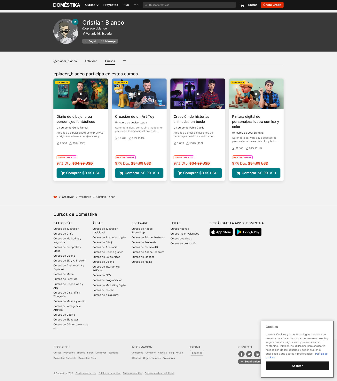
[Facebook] (241, 354)
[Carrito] (242, 5)
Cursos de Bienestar (65, 319)
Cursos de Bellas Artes (106, 256)
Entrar (252, 5)
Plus (126, 5)
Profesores (169, 358)
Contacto (150, 352)
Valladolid (85, 196)
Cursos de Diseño (64, 255)
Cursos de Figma (141, 261)
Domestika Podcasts (64, 358)
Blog (171, 352)
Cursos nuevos (179, 228)
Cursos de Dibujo (102, 242)
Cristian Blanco (103, 22)
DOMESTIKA (67, 5)
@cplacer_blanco (65, 61)
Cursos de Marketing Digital (109, 285)
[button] (135, 5)
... (124, 59)
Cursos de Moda (63, 274)
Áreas (97, 223)
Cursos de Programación (107, 280)
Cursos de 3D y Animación (69, 260)
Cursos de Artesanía (104, 247)
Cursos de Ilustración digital (109, 237)
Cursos (110, 61)
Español (197, 352)
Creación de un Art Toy (134, 116)
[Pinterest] (257, 354)
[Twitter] (249, 354)
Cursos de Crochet (103, 290)
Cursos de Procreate (144, 242)
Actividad (91, 61)
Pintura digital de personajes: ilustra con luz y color (255, 121)
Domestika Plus (87, 358)
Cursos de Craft (63, 233)
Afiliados (136, 358)
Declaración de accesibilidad (159, 373)
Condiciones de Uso (85, 373)
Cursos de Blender (142, 256)
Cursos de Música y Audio (69, 301)
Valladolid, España (99, 33)
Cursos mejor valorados (184, 233)
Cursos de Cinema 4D (144, 247)
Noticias (162, 352)
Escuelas (113, 352)
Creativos (68, 196)
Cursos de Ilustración (66, 228)
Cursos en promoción (183, 243)
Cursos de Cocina (64, 314)
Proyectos (110, 5)
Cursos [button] (90, 5)
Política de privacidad (109, 373)
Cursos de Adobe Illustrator (148, 237)
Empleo (81, 352)
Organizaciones (152, 358)
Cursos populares (181, 238)
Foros (90, 352)
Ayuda (179, 352)
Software (139, 223)
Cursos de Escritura (65, 278)
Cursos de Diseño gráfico (107, 251)
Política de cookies (132, 373)
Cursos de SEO (101, 275)
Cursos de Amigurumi (105, 294)
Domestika (137, 352)
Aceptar (297, 365)
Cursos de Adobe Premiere (147, 251)
